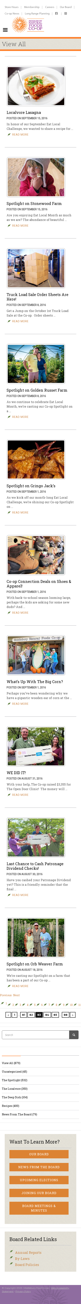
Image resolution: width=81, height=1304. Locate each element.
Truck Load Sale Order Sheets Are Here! (37, 297)
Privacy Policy (23, 1291)
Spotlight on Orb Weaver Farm (35, 963)
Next (16, 995)
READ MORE (20, 134)
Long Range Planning (37, 13)
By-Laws (22, 1258)
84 (47, 1015)
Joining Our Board (39, 1193)
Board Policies (27, 1264)
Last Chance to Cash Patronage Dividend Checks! (35, 866)
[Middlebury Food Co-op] (28, 18)
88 (65, 1015)
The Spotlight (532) (14, 1080)
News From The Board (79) (19, 1114)
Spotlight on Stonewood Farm (34, 203)
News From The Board (39, 1167)
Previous (6, 995)
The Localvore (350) (15, 1089)
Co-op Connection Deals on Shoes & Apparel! (39, 583)
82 (31, 1015)
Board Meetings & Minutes (39, 1208)
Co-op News (12, 13)
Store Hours (11, 7)
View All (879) (11, 1063)
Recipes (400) (10, 1106)
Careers (49, 7)
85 (55, 1015)
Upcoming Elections (39, 1180)
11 (79, 1005)
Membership (32, 7)
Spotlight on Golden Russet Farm (37, 390)
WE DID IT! (16, 772)
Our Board (66, 7)
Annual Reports (28, 1252)
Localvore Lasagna (24, 112)
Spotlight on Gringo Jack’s (31, 485)
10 (71, 1005)
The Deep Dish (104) (15, 1097)
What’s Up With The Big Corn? (35, 681)
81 (23, 1015)
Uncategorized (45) (14, 1071)
